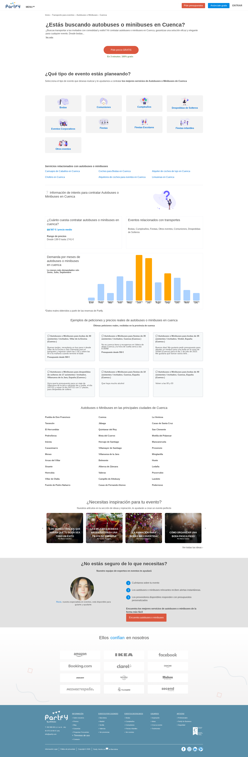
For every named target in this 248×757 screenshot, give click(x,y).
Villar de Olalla (52, 479)
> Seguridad (181, 725)
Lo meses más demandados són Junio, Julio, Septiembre (63, 271)
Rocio (58, 602)
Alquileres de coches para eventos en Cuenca (122, 177)
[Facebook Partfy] (183, 749)
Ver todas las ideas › (192, 547)
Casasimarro (51, 448)
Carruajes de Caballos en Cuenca (62, 171)
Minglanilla (157, 454)
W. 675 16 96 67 (50, 731)
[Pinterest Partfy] (201, 749)
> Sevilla (101, 725)
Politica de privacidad (67, 749)
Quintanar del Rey (108, 429)
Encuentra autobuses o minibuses (146, 617)
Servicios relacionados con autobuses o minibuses (76, 166)
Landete (156, 479)
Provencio (157, 448)
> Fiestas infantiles (130, 728)
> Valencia (101, 728)
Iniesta (48, 442)
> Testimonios (155, 728)
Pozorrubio (157, 473)
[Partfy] (16, 5)
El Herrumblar (52, 429)
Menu (29, 7)
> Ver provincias (104, 732)
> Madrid (101, 721)
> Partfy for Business (184, 721)
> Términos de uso (81, 735)
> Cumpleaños (129, 721)
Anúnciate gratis (219, 5)
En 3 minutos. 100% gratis (120, 56)
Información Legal (51, 749)
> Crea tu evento (156, 725)
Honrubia (49, 473)
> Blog (74, 725)
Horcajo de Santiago (109, 442)
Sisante (49, 466)
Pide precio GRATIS (121, 50)
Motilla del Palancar (162, 436)
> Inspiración (155, 718)
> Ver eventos (129, 732)
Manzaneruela (159, 442)
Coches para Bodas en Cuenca (115, 171)
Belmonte (103, 460)
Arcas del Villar (52, 460)
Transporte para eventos (63, 15)
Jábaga (102, 423)
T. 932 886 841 (50, 727)
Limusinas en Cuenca (163, 177)
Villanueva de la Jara (109, 454)
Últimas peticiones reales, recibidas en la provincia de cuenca (124, 325)
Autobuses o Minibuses (87, 15)
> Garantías (76, 728)
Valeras (102, 473)
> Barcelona (102, 718)
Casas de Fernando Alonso (112, 485)
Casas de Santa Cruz (162, 423)
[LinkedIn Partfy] (195, 749)
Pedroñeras (51, 436)
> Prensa (75, 721)
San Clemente (159, 429)
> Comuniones (129, 725)
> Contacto (76, 739)
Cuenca (102, 417)
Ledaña (155, 466)
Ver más (49, 37)
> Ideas (153, 721)
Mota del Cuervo (107, 436)
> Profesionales (182, 718)
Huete (155, 460)
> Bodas (127, 718)
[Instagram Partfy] (189, 749)
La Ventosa (157, 417)
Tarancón (49, 423)
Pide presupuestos (193, 5)
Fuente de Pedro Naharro (57, 485)
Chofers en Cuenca (55, 177)
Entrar (237, 5)
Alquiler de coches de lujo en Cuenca (171, 171)
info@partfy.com (50, 734)
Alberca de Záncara (108, 466)
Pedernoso (157, 485)
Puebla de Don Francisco (57, 417)
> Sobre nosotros (78, 718)
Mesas (48, 454)
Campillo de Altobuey (109, 479)
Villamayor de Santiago (110, 448)
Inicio (47, 15)
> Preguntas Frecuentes (80, 732)
